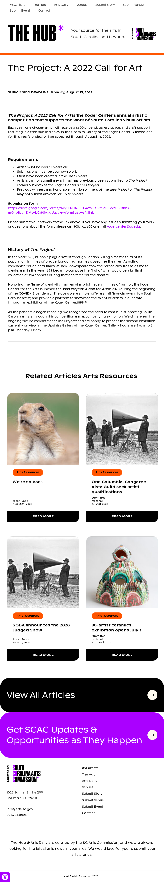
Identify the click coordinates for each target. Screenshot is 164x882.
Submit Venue (133, 5)
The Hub (39, 5)
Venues (81, 5)
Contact (44, 10)
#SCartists (17, 5)
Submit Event (20, 10)
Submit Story (105, 5)
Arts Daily (61, 5)
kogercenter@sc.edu (123, 226)
